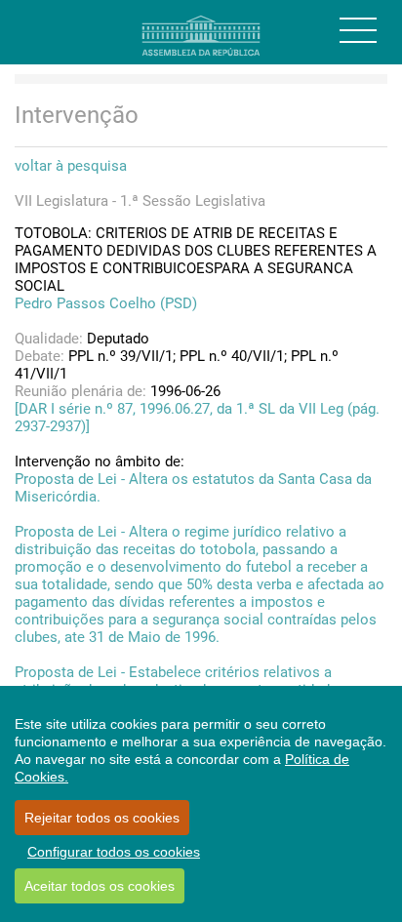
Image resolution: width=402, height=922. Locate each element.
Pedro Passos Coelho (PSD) (106, 303)
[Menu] (358, 30)
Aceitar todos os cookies (99, 886)
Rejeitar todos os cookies (102, 817)
